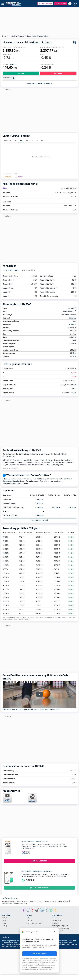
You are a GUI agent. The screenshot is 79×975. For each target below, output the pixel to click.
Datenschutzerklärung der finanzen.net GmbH (40, 967)
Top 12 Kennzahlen (11, 270)
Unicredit (72, 318)
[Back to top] (73, 972)
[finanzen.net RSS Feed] (56, 910)
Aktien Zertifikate (36, 901)
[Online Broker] (14, 5)
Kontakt (4, 918)
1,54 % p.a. (39, 499)
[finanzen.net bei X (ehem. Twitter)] (37, 910)
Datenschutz (56, 920)
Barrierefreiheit (57, 931)
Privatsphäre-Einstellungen (61, 928)
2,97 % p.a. (39, 503)
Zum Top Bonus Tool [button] (39, 520)
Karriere (4, 920)
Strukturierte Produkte (16, 36)
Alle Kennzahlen (28, 270)
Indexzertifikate (63, 901)
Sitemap (4, 926)
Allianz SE (13, 64)
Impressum (56, 918)
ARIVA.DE (8, 947)
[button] (45, 3)
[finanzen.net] (13, 3)
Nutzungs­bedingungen (60, 926)
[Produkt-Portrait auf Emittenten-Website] (7, 802)
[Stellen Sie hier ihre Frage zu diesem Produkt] (32, 798)
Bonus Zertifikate (22, 901)
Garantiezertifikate (50, 901)
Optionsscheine (7, 903)
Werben (29, 920)
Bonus (20, 177)
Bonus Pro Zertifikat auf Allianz (37, 36)
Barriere (8, 177)
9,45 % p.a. (39, 515)
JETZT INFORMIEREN (39, 861)
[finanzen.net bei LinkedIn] (42, 910)
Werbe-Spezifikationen (34, 923)
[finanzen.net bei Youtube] (33, 910)
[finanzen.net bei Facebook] (28, 910)
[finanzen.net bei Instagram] (23, 910)
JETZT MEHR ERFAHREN (39, 887)
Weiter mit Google (39, 954)
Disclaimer (55, 923)
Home (4, 36)
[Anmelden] (75, 4)
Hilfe (28, 918)
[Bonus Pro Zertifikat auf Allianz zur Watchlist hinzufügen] (74, 42)
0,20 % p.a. (56, 507)
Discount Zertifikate (8, 901)
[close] (54, 932)
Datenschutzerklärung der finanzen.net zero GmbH (38, 969)
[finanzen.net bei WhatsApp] (51, 910)
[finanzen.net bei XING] (46, 910)
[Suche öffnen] (69, 3)
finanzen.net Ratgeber (11, 481)
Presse (4, 923)
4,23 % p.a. (39, 507)
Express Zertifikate (20, 903)
